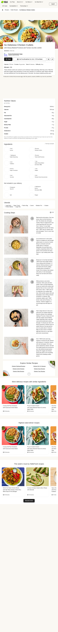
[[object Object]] (48, 59)
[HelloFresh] (4, 2)
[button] (29, 144)
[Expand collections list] (29, 373)
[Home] (2, 10)
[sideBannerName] (29, 88)
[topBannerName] (29, 16)
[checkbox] (4, 50)
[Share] (52, 59)
